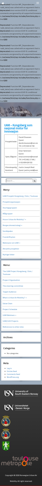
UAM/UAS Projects (10, 321)
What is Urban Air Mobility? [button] (14, 297)
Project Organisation (11, 280)
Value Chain (7, 303)
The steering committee (13, 286)
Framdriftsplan (9, 237)
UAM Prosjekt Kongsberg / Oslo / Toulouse (20, 196)
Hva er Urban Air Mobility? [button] (14, 219)
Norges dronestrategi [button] (12, 225)
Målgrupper (8, 213)
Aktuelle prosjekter (11, 248)
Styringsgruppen (10, 207)
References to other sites (13, 327)
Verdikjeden (8, 231)
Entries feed (12, 371)
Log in (9, 368)
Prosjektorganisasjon (11, 202)
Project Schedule (10, 309)
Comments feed (13, 374)
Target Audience (9, 291)
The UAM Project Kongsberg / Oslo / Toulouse (17, 272)
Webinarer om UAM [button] (11, 243)
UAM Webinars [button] (9, 315)
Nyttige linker (8, 254)
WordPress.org (13, 377)
